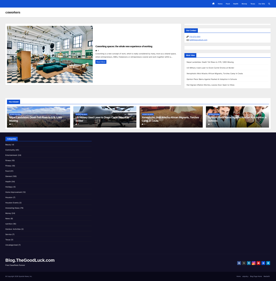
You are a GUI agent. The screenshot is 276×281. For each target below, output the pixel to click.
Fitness (8, 166)
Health (235, 4)
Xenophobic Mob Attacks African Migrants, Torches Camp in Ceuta (215, 73)
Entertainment (11, 155)
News (7, 218)
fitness (8, 160)
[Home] (213, 4)
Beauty (8, 145)
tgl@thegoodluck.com (198, 40)
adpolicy (245, 276)
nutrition (8, 224)
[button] (269, 4)
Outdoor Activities (13, 229)
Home (220, 4)
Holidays (9, 187)
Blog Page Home (256, 276)
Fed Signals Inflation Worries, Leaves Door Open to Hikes (210, 85)
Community (10, 150)
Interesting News (15, 114)
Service (8, 234)
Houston (8, 197)
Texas (253, 4)
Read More (100, 62)
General (8, 176)
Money (244, 4)
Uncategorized (11, 245)
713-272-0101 (194, 37)
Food (228, 4)
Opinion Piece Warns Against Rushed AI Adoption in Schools (212, 79)
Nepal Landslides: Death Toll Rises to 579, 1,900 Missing (210, 62)
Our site (262, 4)
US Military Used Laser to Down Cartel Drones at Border (210, 68)
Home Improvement (13, 192)
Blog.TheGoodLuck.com (30, 260)
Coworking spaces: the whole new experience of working (123, 46)
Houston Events (12, 203)
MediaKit (267, 276)
